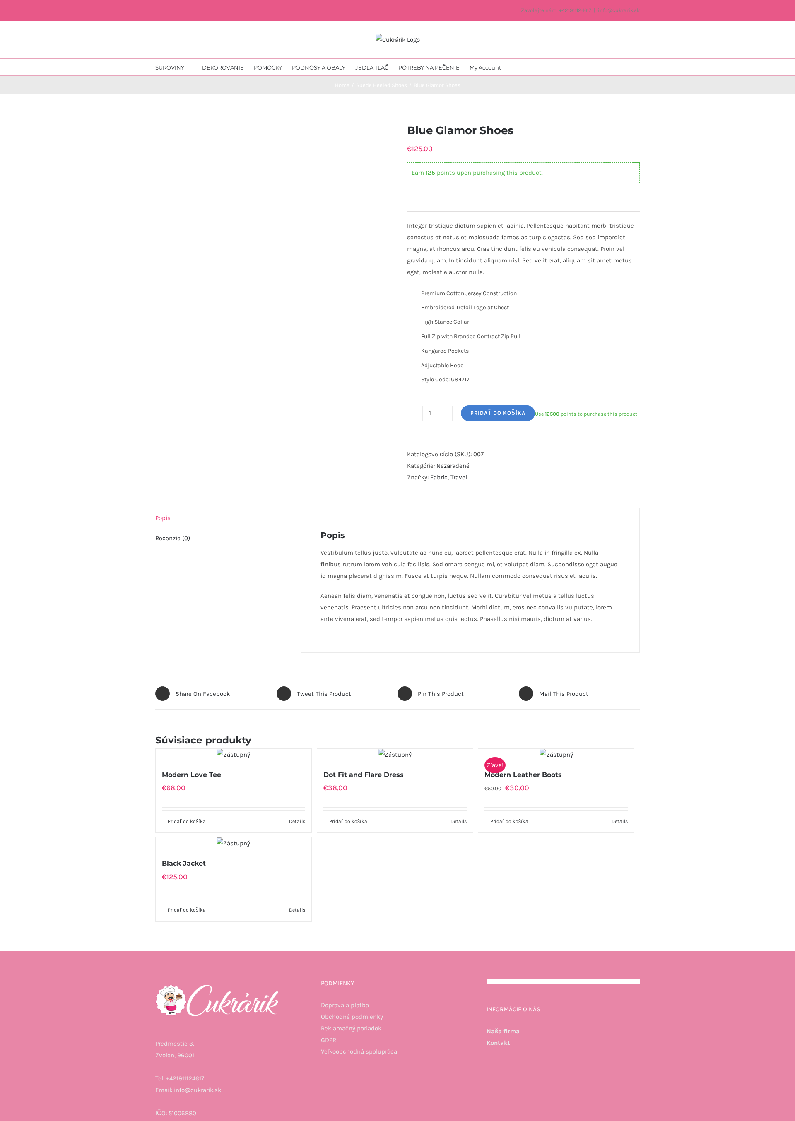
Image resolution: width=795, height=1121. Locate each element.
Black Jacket (184, 863)
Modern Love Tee (191, 775)
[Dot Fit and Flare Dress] (395, 754)
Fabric (439, 477)
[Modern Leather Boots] (556, 754)
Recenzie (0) (172, 538)
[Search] (539, 67)
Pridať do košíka (497, 413)
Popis (163, 518)
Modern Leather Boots (523, 775)
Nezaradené (453, 465)
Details (297, 821)
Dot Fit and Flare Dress (363, 775)
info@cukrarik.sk (619, 10)
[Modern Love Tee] (233, 754)
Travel (458, 477)
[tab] (218, 518)
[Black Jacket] (233, 843)
